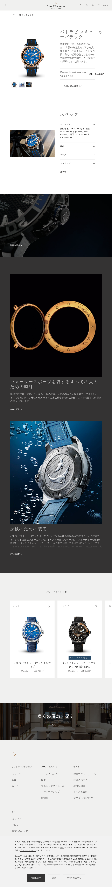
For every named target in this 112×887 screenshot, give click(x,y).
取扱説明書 (79, 786)
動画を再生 (15, 245)
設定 (62, 848)
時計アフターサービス (85, 774)
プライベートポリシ (28, 850)
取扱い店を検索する (73, 86)
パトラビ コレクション (23, 15)
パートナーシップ (50, 792)
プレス (15, 825)
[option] (32, 58)
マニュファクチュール (52, 786)
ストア (15, 786)
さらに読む (15, 409)
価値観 (44, 798)
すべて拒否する (74, 878)
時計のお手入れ (82, 780)
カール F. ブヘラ (49, 774)
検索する (56, 725)
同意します (36, 878)
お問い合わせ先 (20, 831)
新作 (14, 780)
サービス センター (83, 798)
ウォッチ (16, 774)
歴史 (43, 780)
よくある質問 (81, 792)
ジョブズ (16, 819)
